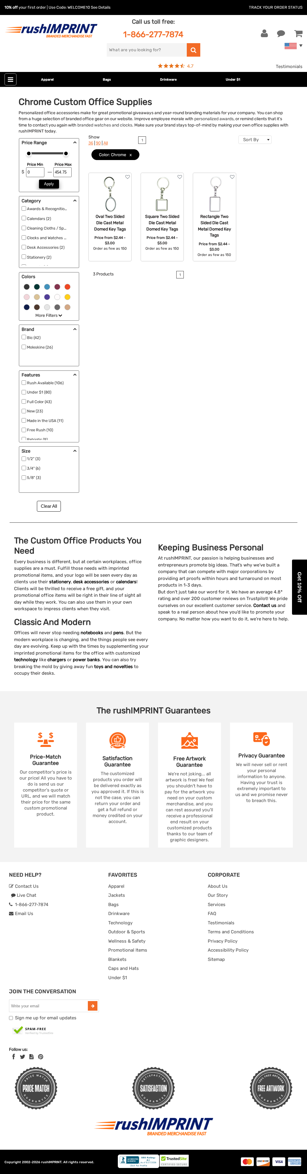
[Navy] (26, 306)
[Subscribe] (92, 1006)
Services (216, 904)
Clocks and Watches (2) (48, 238)
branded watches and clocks (104, 125)
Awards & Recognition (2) (50, 209)
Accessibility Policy (228, 950)
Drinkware (168, 80)
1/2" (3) (33, 458)
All (105, 143)
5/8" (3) (34, 477)
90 (98, 143)
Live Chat (26, 895)
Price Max (63, 164)
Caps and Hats (123, 968)
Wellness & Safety (126, 941)
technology (26, 659)
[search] (193, 50)
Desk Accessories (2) (45, 247)
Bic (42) (33, 337)
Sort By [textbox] (251, 139)
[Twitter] (22, 1056)
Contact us (264, 605)
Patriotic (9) (37, 439)
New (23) (35, 411)
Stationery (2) (39, 257)
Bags (107, 80)
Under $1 (233, 80)
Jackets (116, 895)
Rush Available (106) (45, 383)
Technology (120, 923)
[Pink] (26, 296)
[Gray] (57, 306)
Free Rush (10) (40, 430)
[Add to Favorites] (127, 177)
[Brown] (36, 306)
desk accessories (91, 581)
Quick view (110, 200)
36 (90, 143)
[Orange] (67, 286)
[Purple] (47, 296)
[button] (299, 587)
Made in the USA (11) (45, 420)
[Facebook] (13, 1056)
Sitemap (216, 959)
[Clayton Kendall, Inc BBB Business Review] (138, 1166)
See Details (101, 7)
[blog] (31, 1056)
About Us (218, 886)
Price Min (35, 164)
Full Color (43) (39, 402)
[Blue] (47, 286)
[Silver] (47, 306)
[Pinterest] (40, 1056)
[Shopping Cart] (298, 33)
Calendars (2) (39, 218)
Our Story (218, 895)
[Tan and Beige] (67, 306)
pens (118, 632)
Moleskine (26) (40, 347)
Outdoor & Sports (126, 932)
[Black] (26, 286)
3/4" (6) (33, 468)
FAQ (212, 913)
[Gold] (36, 296)
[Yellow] (67, 296)
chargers (56, 659)
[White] (57, 296)
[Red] (57, 286)
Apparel (47, 80)
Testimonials (289, 66)
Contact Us (26, 886)
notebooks (92, 632)
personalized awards (214, 118)
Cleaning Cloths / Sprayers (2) (54, 228)
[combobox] (255, 139)
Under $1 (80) (39, 392)
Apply (49, 184)
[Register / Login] (264, 33)
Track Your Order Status (276, 7)
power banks (86, 659)
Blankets (117, 959)
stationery (60, 581)
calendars (126, 581)
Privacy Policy (222, 941)
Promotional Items (127, 950)
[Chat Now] (281, 33)
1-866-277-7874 (153, 34)
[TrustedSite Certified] (33, 1030)
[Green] (36, 286)
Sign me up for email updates (45, 1018)
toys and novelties (113, 666)
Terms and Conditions (231, 932)
